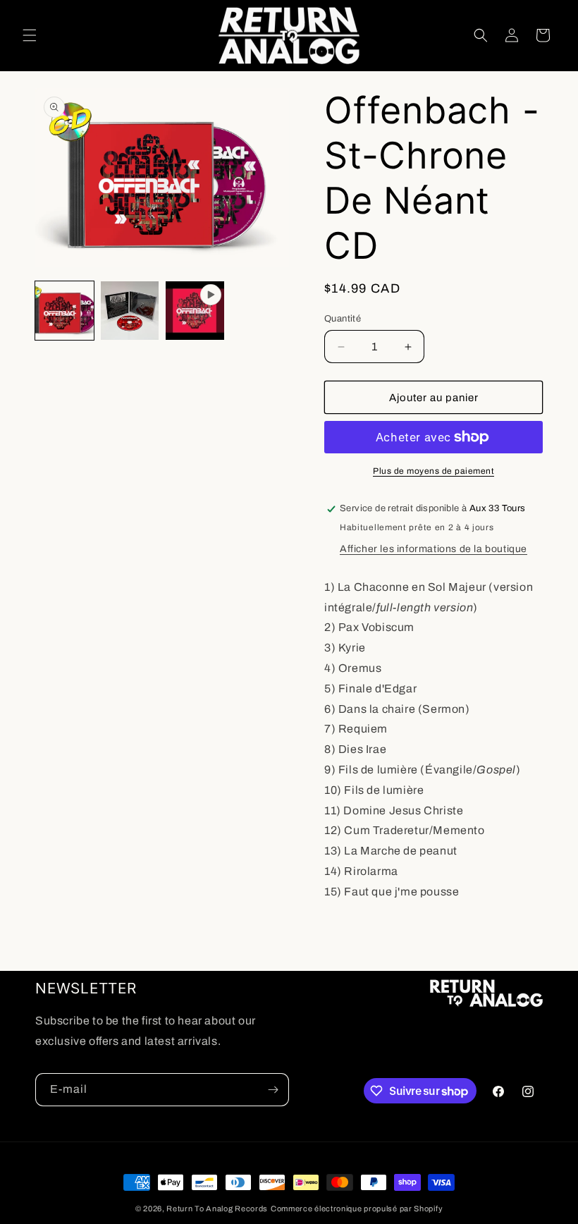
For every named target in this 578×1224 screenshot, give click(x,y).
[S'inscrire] (272, 1089)
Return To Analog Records (217, 1208)
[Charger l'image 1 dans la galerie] (64, 310)
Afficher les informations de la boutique (433, 549)
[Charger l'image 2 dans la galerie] (130, 310)
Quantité (342, 319)
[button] (29, 35)
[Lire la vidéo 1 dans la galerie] (195, 310)
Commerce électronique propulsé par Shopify (357, 1208)
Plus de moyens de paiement (433, 471)
